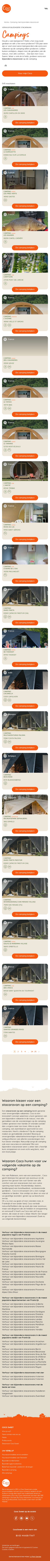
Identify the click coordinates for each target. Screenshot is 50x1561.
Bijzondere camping (9, 1470)
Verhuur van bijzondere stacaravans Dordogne (23, 1311)
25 (35, 1052)
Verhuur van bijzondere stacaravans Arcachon (23, 1341)
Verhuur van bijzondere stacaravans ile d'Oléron (24, 1357)
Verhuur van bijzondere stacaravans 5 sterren (23, 1379)
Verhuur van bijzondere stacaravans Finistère (22, 1314)
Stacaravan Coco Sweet (10, 1443)
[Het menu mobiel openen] (46, 8)
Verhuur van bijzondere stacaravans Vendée (22, 1329)
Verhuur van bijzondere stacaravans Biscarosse (23, 1351)
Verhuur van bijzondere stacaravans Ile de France (24, 1271)
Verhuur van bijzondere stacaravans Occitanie (23, 1282)
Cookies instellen (8, 1549)
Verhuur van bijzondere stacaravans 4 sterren (23, 1376)
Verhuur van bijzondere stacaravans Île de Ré (22, 1359)
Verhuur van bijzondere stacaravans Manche (22, 1322)
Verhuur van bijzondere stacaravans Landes (22, 1319)
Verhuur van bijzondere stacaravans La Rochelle (24, 1362)
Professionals (7, 1440)
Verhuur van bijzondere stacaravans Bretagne (23, 1256)
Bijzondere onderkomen (10, 1460)
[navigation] (25, 1437)
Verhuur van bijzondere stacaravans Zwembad (23, 1396)
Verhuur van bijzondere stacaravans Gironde (22, 1317)
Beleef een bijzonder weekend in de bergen (17, 1467)
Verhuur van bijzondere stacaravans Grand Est (23, 1264)
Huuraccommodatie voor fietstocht (14, 1457)
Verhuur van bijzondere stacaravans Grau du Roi (24, 1354)
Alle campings (7, 1473)
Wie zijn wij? (6, 1431)
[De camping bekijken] (25, 122)
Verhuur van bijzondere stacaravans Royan (21, 1367)
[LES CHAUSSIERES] (6, 8)
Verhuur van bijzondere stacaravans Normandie (24, 1274)
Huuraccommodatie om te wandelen (15, 1454)
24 (32, 1052)
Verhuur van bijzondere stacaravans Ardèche (22, 1304)
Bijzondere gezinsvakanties (12, 1464)
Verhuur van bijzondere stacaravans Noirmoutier (24, 1364)
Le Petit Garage (35, 1556)
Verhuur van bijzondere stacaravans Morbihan (23, 1324)
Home (6, 22)
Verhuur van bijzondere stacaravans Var (20, 1327)
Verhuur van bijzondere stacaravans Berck (21, 1349)
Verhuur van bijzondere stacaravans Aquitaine (23, 1238)
